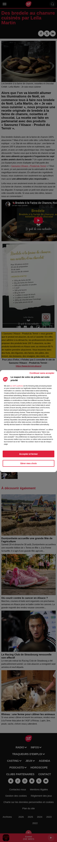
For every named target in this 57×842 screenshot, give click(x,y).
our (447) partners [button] (16, 386)
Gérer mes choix (28, 463)
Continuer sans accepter (42, 372)
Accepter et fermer (28, 453)
